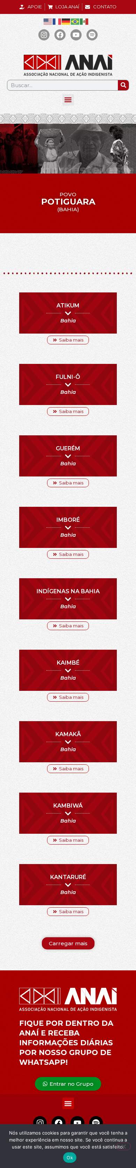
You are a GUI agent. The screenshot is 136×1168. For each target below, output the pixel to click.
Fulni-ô (68, 377)
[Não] (123, 1146)
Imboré (68, 520)
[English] (48, 21)
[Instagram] (44, 34)
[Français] (57, 21)
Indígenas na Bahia (68, 591)
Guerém (68, 448)
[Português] (75, 21)
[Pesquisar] (123, 85)
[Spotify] (92, 34)
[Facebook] (60, 34)
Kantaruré (68, 877)
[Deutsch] (66, 21)
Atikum (68, 305)
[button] (68, 100)
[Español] (84, 21)
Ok (70, 1157)
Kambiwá (68, 805)
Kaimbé (68, 662)
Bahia (68, 321)
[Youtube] (76, 34)
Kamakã (68, 734)
